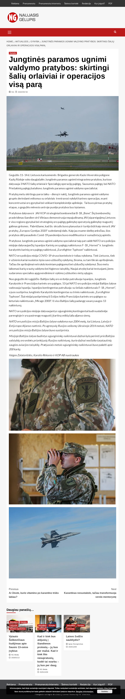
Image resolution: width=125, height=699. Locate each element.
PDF (110, 3)
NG (12, 92)
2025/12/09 (44, 672)
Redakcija (86, 3)
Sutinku (104, 691)
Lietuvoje (13, 625)
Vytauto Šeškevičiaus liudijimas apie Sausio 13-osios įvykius (18, 643)
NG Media (15, 655)
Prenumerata (29, 3)
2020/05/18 (23, 92)
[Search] (115, 32)
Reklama (15, 3)
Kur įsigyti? (99, 3)
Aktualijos (14, 622)
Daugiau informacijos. (85, 691)
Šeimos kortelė (71, 3)
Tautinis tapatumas (17, 629)
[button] (10, 32)
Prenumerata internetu (50, 3)
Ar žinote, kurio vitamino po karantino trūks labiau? (34, 593)
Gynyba (13, 53)
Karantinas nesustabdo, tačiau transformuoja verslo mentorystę (90, 593)
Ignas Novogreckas (75, 644)
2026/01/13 (15, 658)
